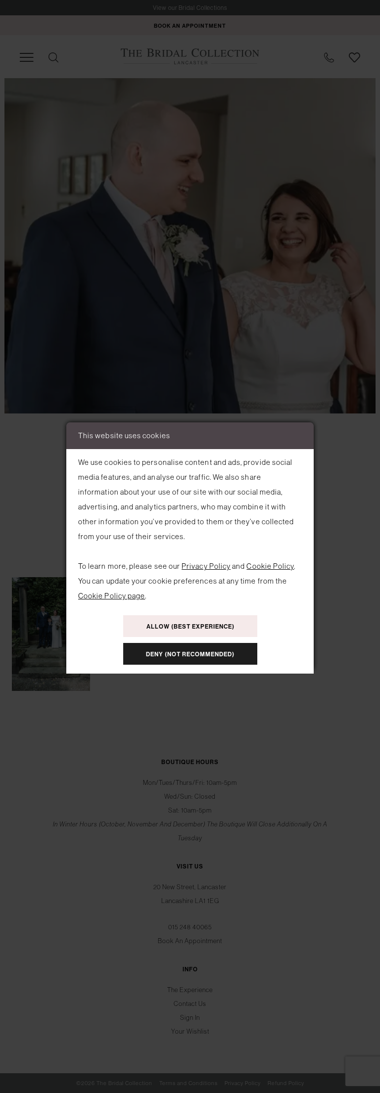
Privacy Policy (206, 566)
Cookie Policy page (111, 596)
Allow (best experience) (190, 626)
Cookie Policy (270, 566)
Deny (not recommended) (190, 654)
